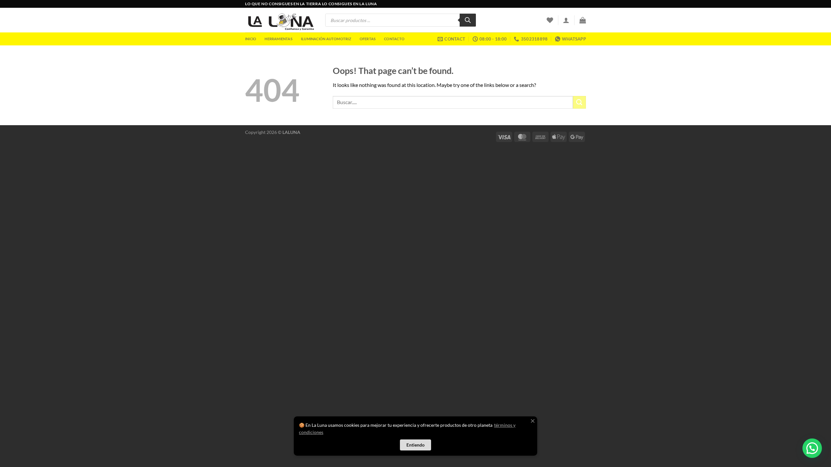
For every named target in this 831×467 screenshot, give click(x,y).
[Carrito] (582, 20)
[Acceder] (566, 20)
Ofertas (368, 39)
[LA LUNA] (280, 20)
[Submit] (579, 102)
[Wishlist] (550, 20)
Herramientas (278, 39)
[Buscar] (468, 20)
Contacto (394, 39)
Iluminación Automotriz (326, 39)
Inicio (250, 39)
